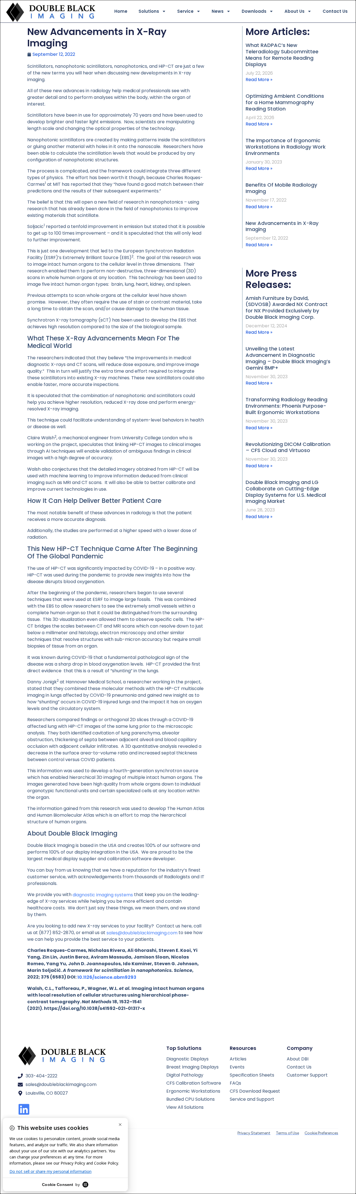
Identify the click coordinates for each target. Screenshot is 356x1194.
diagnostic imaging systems (103, 894)
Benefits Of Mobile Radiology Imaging (281, 188)
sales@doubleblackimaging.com (142, 932)
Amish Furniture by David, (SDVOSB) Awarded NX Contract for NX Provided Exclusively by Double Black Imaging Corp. (287, 308)
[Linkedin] (24, 1109)
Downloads (254, 11)
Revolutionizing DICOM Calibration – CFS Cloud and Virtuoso (288, 447)
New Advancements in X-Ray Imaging (282, 226)
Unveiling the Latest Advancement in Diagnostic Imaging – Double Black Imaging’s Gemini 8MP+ (288, 358)
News (218, 11)
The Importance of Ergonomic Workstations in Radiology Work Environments (286, 147)
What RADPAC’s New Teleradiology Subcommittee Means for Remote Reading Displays (282, 55)
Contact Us (335, 11)
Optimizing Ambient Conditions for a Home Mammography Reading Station (285, 102)
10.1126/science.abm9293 (106, 977)
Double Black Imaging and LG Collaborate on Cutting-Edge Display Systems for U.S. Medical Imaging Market (286, 492)
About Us (295, 11)
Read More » (259, 79)
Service (185, 11)
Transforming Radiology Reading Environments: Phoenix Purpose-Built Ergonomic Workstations (286, 406)
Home (120, 11)
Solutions (149, 11)
